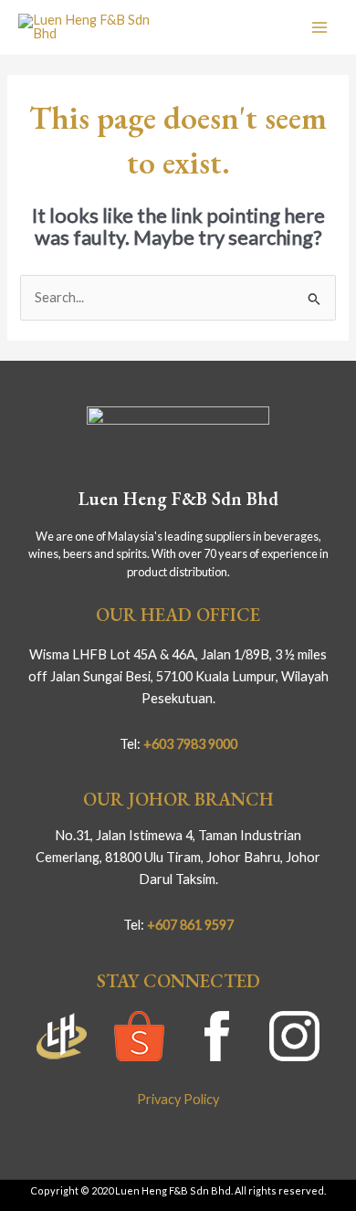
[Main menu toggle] (319, 26)
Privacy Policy (178, 1099)
